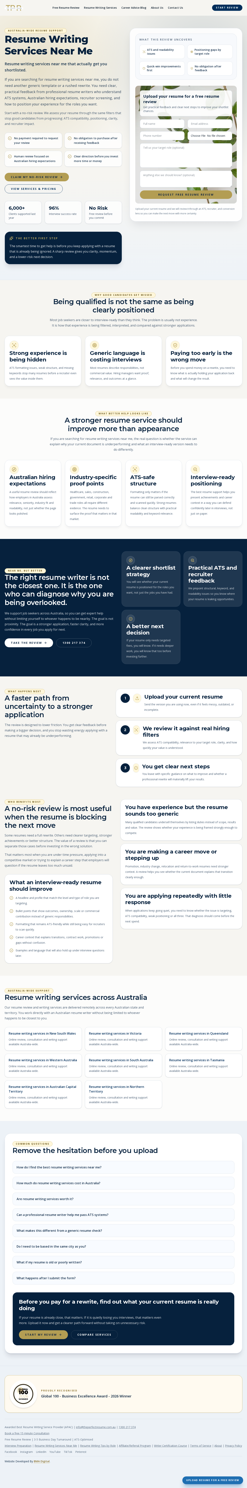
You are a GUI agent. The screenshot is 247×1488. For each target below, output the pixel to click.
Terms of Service (200, 1445)
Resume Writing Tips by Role (98, 1445)
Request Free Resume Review (186, 194)
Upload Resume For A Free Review (212, 1480)
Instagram (26, 1452)
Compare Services (94, 1334)
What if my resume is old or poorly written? (49, 1262)
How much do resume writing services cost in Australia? (58, 1183)
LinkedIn (41, 1452)
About (218, 1445)
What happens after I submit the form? (46, 1278)
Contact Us (175, 7)
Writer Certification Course (170, 1445)
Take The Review (26, 643)
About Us (157, 7)
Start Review (227, 7)
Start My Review (41, 1334)
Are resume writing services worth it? (45, 1199)
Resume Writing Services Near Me (56, 1445)
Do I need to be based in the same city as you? (51, 1246)
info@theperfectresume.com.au (96, 1427)
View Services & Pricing (33, 189)
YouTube (55, 1452)
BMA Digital (42, 1461)
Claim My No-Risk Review (34, 177)
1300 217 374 (74, 643)
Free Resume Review (65, 7)
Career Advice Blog (133, 7)
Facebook (11, 1452)
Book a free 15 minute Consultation (27, 1433)
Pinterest (80, 1452)
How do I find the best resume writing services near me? (59, 1167)
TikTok (68, 1452)
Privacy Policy (233, 1445)
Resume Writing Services (100, 7)
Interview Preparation (18, 1445)
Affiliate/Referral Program (135, 1445)
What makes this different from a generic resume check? (59, 1230)
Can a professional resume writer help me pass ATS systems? (62, 1215)
